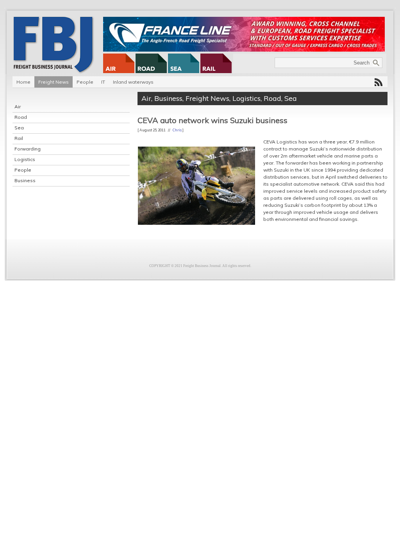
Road (20, 117)
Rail (18, 138)
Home (23, 82)
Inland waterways (133, 82)
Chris (177, 130)
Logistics (24, 159)
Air (17, 106)
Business (25, 180)
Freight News (53, 82)
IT (103, 82)
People (85, 82)
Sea (19, 128)
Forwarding (27, 149)
